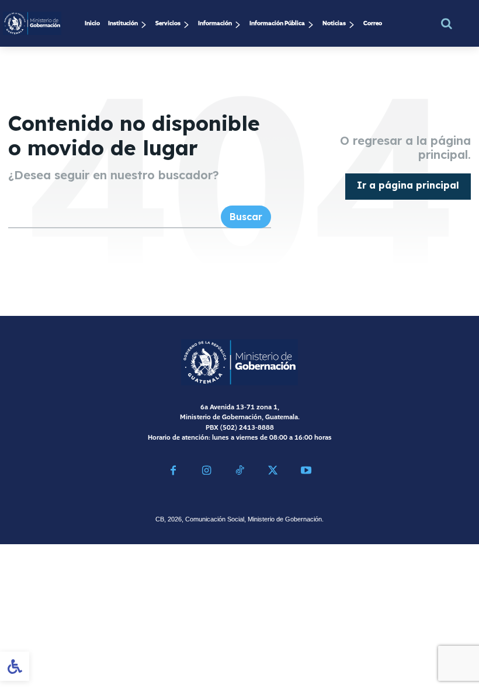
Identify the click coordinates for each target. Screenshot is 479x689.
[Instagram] (206, 472)
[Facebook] (173, 472)
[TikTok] (240, 472)
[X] (272, 472)
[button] (446, 23)
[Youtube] (306, 472)
